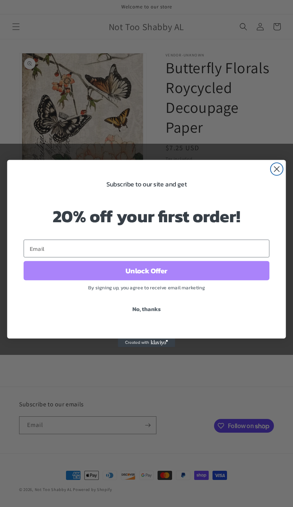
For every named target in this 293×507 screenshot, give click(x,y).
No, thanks (146, 309)
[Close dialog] (276, 169)
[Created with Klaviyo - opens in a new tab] (146, 343)
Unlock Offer (146, 270)
